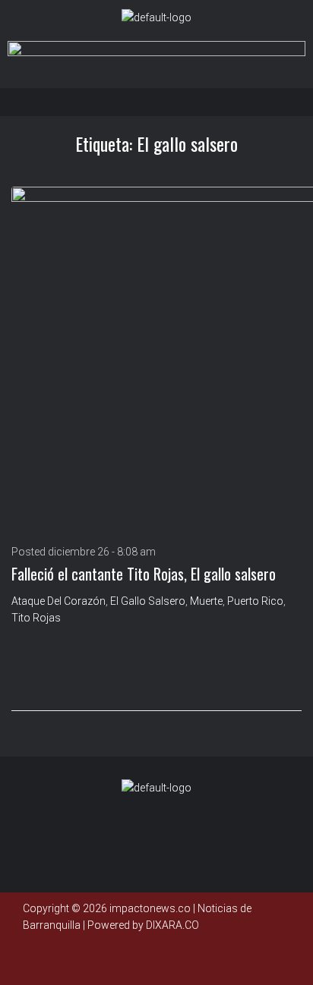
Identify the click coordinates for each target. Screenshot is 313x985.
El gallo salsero (147, 601)
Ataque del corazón (58, 601)
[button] (160, 102)
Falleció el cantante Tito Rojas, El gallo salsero (143, 573)
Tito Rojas (36, 618)
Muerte (206, 601)
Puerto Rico (255, 601)
